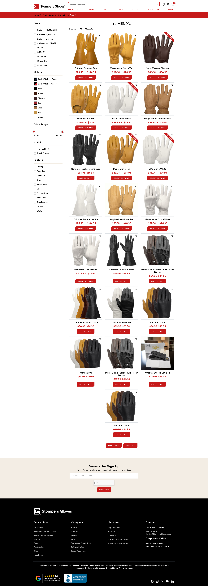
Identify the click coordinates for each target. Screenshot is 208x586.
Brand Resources (78, 551)
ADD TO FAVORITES (99, 34)
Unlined (40, 207)
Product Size (48, 15)
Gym (39, 180)
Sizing (74, 535)
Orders (111, 532)
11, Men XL (62, 15)
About (171, 9)
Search (157, 4)
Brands (120, 9)
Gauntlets (41, 176)
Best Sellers (153, 9)
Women (91, 9)
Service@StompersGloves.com (158, 534)
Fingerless (41, 171)
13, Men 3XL (42, 61)
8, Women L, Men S (45, 39)
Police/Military (43, 193)
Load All (130, 446)
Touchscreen (42, 202)
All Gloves (73, 9)
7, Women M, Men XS (46, 34)
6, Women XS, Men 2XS (47, 30)
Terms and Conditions (81, 543)
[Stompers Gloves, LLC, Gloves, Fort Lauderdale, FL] (75, 578)
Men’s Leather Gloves (43, 535)
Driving (40, 167)
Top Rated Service (52, 578)
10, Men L (41, 48)
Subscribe (104, 490)
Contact (75, 532)
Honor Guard (42, 184)
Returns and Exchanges (118, 539)
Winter (40, 211)
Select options (85, 77)
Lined (39, 189)
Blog (36, 551)
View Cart (113, 535)
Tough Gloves (43, 153)
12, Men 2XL (42, 57)
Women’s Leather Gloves (45, 532)
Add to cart (85, 178)
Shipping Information (118, 543)
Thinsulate (41, 198)
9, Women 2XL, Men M (46, 43)
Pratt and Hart (43, 149)
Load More (113, 446)
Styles (135, 9)
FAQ (73, 539)
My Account (114, 528)
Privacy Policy (77, 547)
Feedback (38, 555)
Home (36, 15)
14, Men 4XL (42, 65)
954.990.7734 (151, 531)
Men (105, 9)
